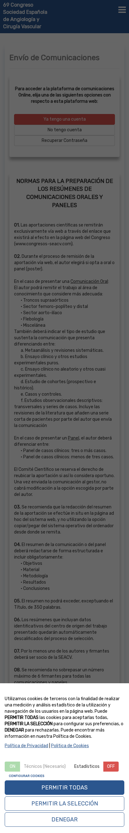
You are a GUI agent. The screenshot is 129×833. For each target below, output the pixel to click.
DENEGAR (64, 819)
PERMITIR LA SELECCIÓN (64, 803)
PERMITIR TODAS (64, 787)
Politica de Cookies (70, 745)
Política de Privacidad (26, 745)
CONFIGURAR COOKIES (26, 776)
